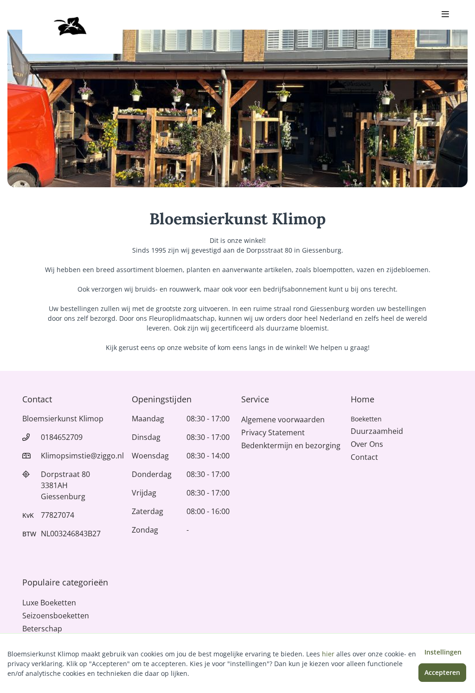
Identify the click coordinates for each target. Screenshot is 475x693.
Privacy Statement (273, 432)
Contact (364, 457)
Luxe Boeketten (49, 603)
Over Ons (367, 444)
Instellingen (443, 652)
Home (362, 399)
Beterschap (42, 628)
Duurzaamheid (377, 431)
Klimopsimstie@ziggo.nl (82, 456)
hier (328, 653)
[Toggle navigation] (445, 15)
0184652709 (62, 437)
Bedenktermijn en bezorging (290, 445)
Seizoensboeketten (55, 615)
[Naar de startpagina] (72, 27)
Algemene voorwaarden (283, 419)
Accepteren (442, 672)
